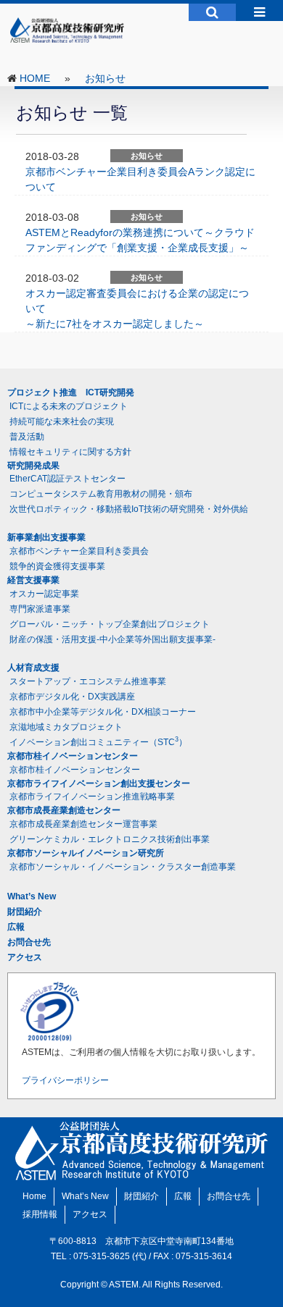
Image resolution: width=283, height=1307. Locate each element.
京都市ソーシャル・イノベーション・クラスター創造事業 (122, 867)
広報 (16, 927)
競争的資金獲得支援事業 (57, 566)
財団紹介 (24, 912)
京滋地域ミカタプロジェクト (66, 727)
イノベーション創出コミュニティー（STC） (98, 741)
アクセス (24, 957)
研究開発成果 (33, 466)
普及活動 (26, 437)
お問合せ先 (29, 942)
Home (34, 1196)
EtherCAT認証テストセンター (67, 479)
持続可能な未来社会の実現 (61, 421)
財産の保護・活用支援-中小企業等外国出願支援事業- (112, 639)
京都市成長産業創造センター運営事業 (83, 824)
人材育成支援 (33, 668)
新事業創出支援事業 (46, 537)
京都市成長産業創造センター (63, 810)
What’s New (31, 896)
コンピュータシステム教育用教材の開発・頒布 (100, 494)
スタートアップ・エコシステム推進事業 (87, 681)
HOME (35, 78)
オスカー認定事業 (44, 594)
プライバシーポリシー (65, 1080)
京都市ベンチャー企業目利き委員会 (79, 551)
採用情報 (39, 1214)
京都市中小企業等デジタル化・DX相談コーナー (102, 712)
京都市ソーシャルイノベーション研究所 (85, 853)
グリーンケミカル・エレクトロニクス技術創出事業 (109, 839)
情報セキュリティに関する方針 (70, 452)
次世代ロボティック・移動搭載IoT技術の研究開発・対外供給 (128, 509)
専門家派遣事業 (39, 609)
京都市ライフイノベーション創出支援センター (98, 783)
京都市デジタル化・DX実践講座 (72, 697)
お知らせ (105, 78)
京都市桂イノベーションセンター (72, 756)
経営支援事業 (33, 580)
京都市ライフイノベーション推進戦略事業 (92, 796)
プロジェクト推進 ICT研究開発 (70, 392)
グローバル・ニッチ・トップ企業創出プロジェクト (109, 624)
